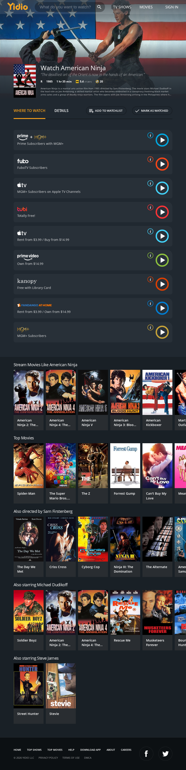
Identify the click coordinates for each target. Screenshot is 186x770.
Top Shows (34, 749)
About (111, 749)
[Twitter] (165, 754)
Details (61, 110)
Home (17, 749)
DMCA (87, 757)
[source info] (149, 135)
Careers (126, 749)
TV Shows (122, 7)
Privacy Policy (48, 757)
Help (71, 749)
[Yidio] (17, 7)
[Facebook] (146, 754)
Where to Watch (29, 110)
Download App (90, 749)
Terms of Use (71, 757)
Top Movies (54, 749)
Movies (146, 7)
